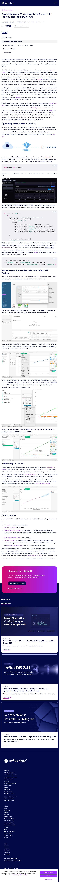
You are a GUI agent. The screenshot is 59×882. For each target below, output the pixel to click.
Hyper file (48, 157)
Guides (6, 806)
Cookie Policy (16, 875)
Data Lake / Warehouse (10, 783)
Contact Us (7, 852)
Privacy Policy (23, 875)
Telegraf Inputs (8, 833)
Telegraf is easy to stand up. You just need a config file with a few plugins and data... (23, 646)
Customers (7, 810)
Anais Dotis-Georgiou (8, 22)
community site (32, 556)
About (5, 844)
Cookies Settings (48, 879)
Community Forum (8, 823)
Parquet (17, 97)
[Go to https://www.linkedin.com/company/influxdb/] (11, 868)
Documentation (8, 817)
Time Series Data (8, 792)
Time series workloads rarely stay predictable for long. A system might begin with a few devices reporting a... (29, 694)
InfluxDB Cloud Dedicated (10, 777)
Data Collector (7, 785)
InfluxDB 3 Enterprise (9, 773)
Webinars (6, 814)
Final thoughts (7, 53)
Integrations (7, 781)
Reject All (48, 876)
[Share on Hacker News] (10, 26)
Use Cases (7, 790)
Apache (40, 79)
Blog (5, 808)
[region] (29, 875)
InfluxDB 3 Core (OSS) (9, 825)
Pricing (6, 787)
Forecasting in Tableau (9, 49)
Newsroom (7, 850)
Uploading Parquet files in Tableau (12, 41)
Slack (40, 556)
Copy (54, 165)
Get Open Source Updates (17, 583)
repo (8, 525)
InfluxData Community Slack (14, 545)
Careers (6, 846)
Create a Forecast (9, 540)
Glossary (6, 838)
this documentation (30, 474)
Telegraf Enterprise (9, 779)
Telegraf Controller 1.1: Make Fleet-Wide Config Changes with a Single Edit (29, 642)
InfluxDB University (9, 821)
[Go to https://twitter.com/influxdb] (8, 868)
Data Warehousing (9, 798)
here (35, 252)
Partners (6, 848)
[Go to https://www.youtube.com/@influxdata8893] (5, 868)
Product (4, 32)
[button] (55, 3)
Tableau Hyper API (9, 528)
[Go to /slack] (17, 868)
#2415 (51, 110)
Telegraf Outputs (8, 835)
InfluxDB (6, 771)
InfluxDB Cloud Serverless (10, 775)
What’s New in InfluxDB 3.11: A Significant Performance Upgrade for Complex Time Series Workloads (26, 689)
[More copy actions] (26, 26)
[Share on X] (6, 26)
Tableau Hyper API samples (12, 530)
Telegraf (6, 827)
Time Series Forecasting (10, 796)
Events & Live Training (9, 819)
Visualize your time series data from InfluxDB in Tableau (18, 45)
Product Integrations (9, 831)
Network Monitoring (9, 800)
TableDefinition (6, 248)
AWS (5, 829)
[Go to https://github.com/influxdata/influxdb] (14, 868)
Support (6, 812)
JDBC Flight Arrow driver (38, 108)
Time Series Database (9, 794)
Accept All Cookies (48, 872)
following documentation (43, 484)
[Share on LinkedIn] (8, 26)
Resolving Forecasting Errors (12, 538)
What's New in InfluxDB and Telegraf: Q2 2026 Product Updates (29, 736)
